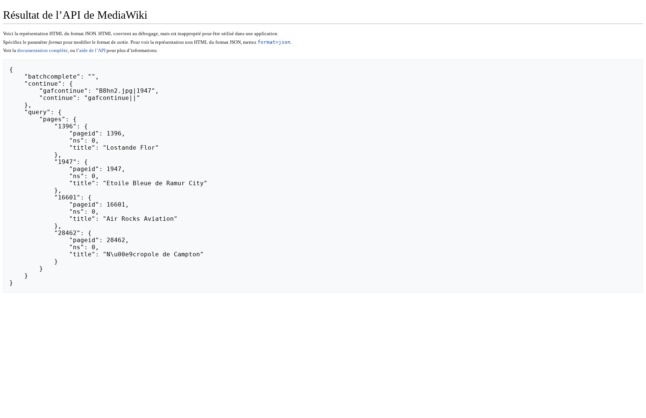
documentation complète (42, 50)
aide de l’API (92, 50)
